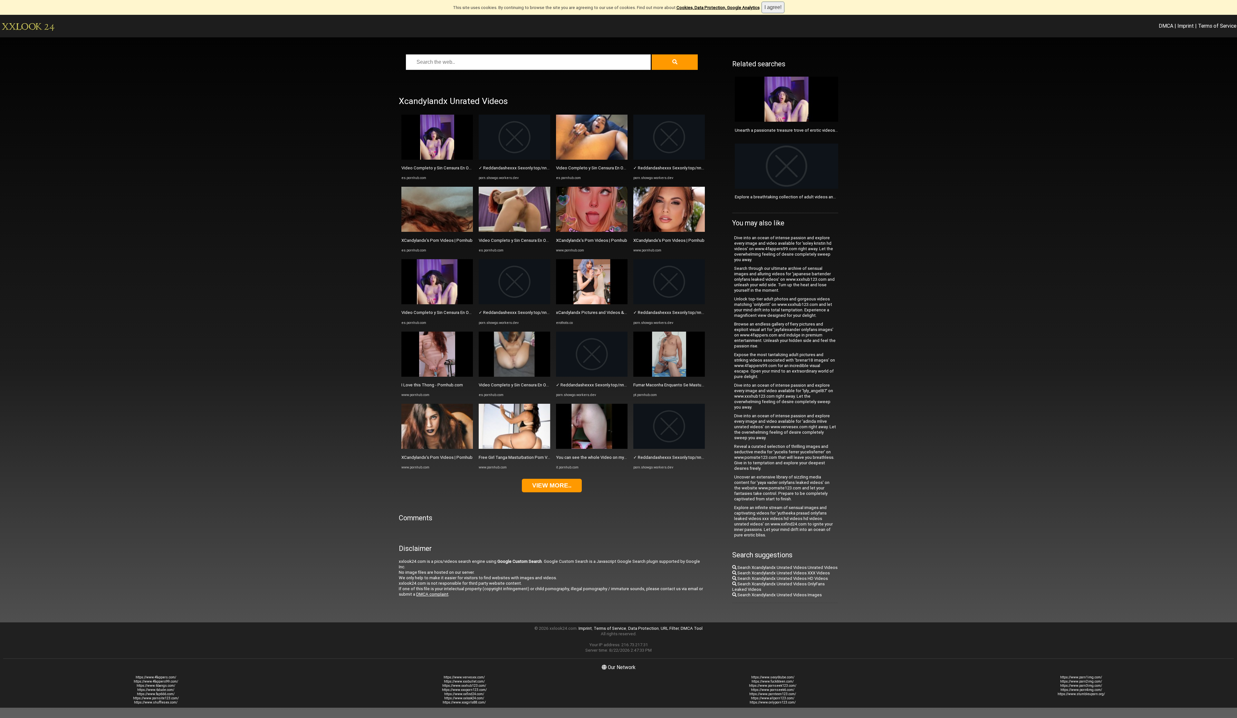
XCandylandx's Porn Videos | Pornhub (437, 240)
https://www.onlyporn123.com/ (773, 702)
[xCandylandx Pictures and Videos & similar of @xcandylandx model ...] (592, 303)
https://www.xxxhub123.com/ (464, 686)
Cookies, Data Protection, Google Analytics (718, 7)
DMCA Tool (692, 628)
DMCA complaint (432, 594)
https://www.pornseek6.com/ (772, 690)
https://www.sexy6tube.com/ (772, 677)
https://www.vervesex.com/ (464, 677)
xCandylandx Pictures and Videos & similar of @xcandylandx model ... (622, 312)
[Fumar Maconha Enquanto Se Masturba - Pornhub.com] (669, 375)
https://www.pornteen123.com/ (772, 694)
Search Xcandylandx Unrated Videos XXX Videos (783, 573)
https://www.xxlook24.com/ (464, 698)
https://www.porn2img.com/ (1081, 681)
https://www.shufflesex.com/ (155, 702)
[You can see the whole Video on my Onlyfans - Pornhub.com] (592, 447)
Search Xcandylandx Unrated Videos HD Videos (782, 578)
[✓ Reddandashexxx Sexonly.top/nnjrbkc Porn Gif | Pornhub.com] (514, 158)
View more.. (551, 485)
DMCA (1166, 26)
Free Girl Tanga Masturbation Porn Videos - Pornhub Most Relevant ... (544, 457)
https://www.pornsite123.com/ (156, 698)
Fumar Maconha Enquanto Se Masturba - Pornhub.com (684, 385)
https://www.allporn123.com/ (772, 698)
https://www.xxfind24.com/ (464, 694)
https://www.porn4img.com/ (1081, 690)
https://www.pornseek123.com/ (772, 686)
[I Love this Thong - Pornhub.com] (437, 375)
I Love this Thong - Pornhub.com (432, 385)
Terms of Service (1217, 26)
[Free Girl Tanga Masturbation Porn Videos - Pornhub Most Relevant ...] (514, 447)
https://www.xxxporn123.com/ (464, 690)
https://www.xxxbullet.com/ (464, 681)
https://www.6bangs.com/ (156, 686)
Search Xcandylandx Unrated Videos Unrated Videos (787, 567)
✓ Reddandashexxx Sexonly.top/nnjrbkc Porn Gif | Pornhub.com (540, 168)
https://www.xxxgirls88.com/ (464, 702)
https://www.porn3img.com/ (1081, 686)
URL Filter (670, 628)
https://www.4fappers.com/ (156, 677)
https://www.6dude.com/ (155, 690)
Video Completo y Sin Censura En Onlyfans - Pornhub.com (456, 168)
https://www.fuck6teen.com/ (773, 681)
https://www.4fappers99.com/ (156, 681)
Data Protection (643, 628)
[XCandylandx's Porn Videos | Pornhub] (437, 230)
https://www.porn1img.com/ (1081, 677)
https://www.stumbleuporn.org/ (1081, 694)
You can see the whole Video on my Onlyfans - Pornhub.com (613, 457)
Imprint (1185, 26)
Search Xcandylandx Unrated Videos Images (779, 595)
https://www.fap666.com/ (156, 694)
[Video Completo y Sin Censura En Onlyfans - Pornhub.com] (437, 158)
